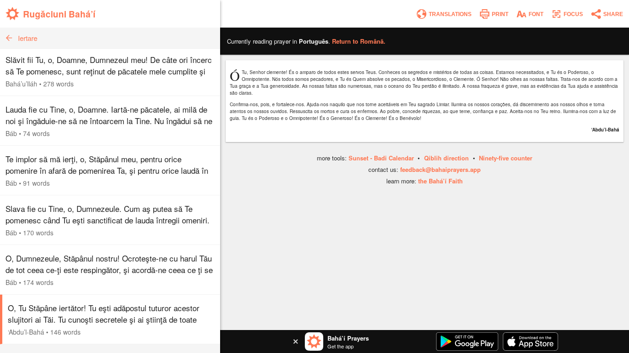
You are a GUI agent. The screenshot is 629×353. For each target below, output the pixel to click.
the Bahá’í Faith (440, 180)
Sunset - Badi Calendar (381, 158)
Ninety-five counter (505, 158)
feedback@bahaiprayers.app (440, 169)
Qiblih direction (446, 158)
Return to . (358, 41)
